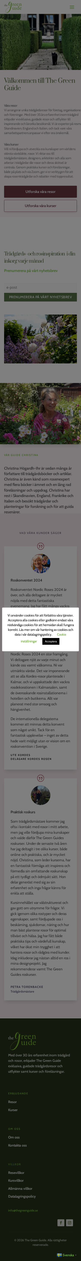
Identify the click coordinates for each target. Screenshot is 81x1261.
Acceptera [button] (51, 641)
